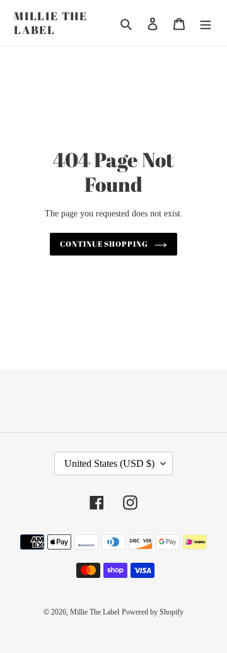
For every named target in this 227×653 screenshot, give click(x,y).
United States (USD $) (109, 463)
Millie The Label (51, 23)
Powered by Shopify (152, 612)
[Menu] (205, 23)
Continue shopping (104, 243)
